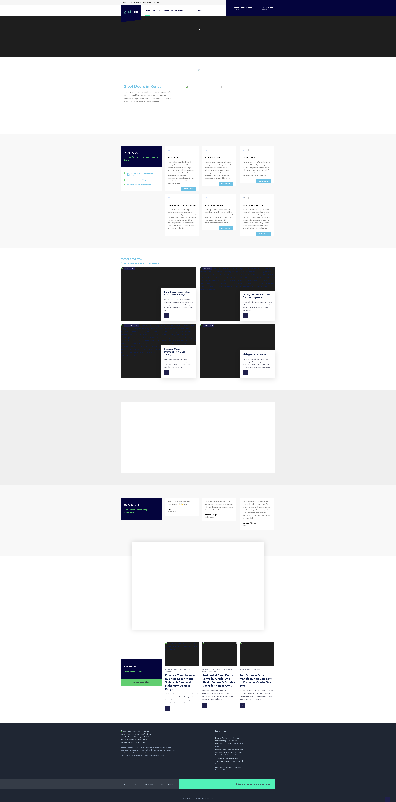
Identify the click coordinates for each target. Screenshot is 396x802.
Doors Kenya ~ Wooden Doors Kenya (228, 767)
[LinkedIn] (175, 2)
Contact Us (191, 10)
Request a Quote (177, 10)
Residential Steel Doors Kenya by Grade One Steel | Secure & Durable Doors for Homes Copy (218, 680)
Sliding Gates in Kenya (254, 354)
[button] (141, 174)
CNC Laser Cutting (131, 326)
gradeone (168, 672)
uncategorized (185, 670)
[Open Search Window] (178, 2)
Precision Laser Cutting (136, 180)
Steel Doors (129, 269)
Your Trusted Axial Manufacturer (140, 184)
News (199, 10)
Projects (165, 10)
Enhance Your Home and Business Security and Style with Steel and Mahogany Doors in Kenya (181, 682)
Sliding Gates (208, 326)
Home (147, 10)
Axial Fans (207, 269)
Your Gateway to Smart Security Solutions (140, 174)
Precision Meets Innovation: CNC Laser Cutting (175, 351)
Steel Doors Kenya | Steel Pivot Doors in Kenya (177, 293)
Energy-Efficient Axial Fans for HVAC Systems (256, 296)
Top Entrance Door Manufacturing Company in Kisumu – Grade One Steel (256, 680)
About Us (156, 10)
